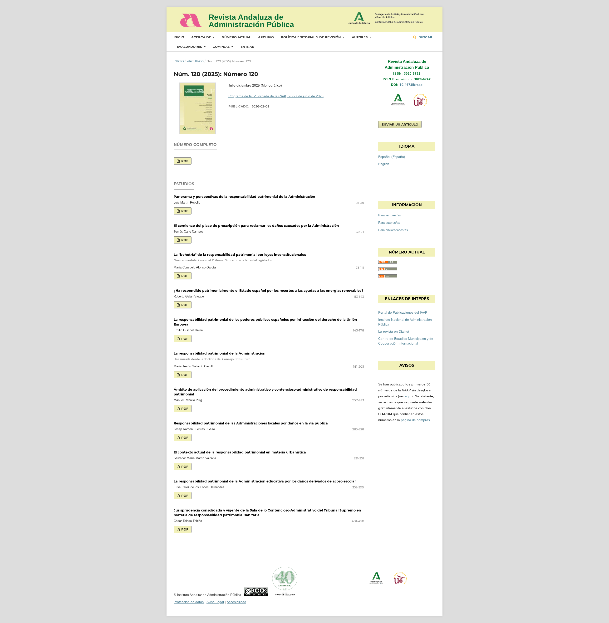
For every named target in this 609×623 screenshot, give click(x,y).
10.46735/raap (411, 85)
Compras (222, 47)
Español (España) (391, 157)
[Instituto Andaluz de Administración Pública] (403, 17)
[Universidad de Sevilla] (420, 108)
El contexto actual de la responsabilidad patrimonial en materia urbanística (240, 452)
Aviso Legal (215, 602)
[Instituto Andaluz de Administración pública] (393, 108)
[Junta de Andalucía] (360, 18)
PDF (184, 161)
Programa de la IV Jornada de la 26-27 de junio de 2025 (276, 96)
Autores (360, 37)
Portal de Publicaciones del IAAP (402, 312)
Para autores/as (389, 222)
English (383, 164)
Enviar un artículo (400, 124)
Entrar (247, 47)
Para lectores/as (389, 215)
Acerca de (201, 37)
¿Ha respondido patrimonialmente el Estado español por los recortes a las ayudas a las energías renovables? (268, 290)
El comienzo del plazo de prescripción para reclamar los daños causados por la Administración (256, 226)
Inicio (179, 37)
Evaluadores (190, 47)
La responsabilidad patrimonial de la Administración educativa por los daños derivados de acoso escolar (265, 481)
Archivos (195, 61)
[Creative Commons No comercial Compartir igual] (256, 595)
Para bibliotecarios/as (393, 230)
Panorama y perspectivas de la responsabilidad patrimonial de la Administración (244, 197)
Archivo (266, 37)
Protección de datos (189, 602)
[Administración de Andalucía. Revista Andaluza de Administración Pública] (191, 25)
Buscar (424, 37)
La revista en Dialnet (393, 331)
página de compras (415, 420)
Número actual (236, 37)
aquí (408, 396)
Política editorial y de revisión (311, 37)
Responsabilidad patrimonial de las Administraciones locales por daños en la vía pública (251, 423)
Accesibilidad (236, 602)
